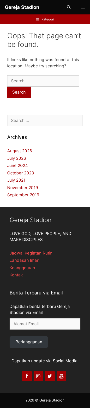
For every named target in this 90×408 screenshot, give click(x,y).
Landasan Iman (24, 260)
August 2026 (19, 150)
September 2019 (23, 194)
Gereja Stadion (22, 7)
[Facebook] (27, 376)
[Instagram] (38, 376)
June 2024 (17, 165)
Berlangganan (29, 341)
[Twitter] (50, 376)
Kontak (16, 275)
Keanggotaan (22, 267)
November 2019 (22, 187)
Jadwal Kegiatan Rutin (31, 253)
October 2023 (20, 173)
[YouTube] (61, 376)
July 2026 (16, 158)
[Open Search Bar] (68, 7)
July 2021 (16, 180)
